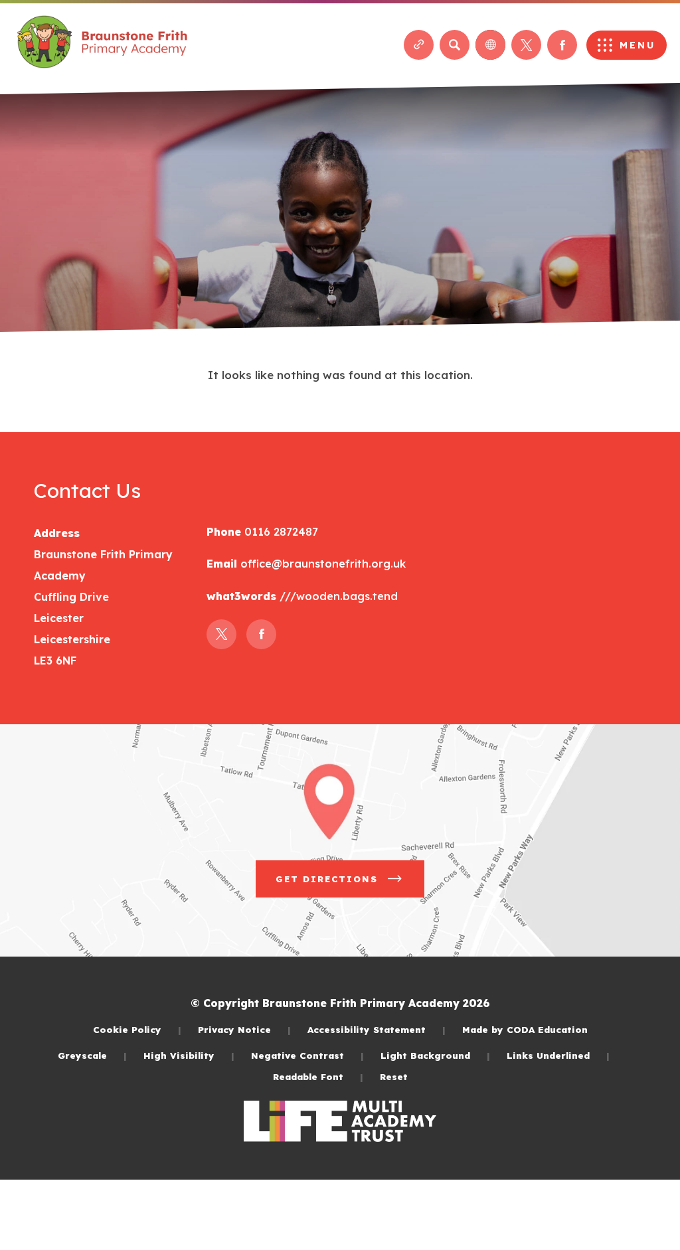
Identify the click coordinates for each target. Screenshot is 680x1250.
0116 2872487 (279, 531)
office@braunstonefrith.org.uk (323, 563)
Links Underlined (558, 1055)
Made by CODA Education (525, 1029)
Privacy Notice (244, 1029)
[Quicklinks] (419, 45)
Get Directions (350, 885)
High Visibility (188, 1055)
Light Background (435, 1055)
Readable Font (318, 1076)
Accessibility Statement (376, 1029)
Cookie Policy (137, 1029)
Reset (394, 1076)
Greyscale (92, 1055)
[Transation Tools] (490, 45)
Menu (637, 45)
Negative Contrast (307, 1055)
